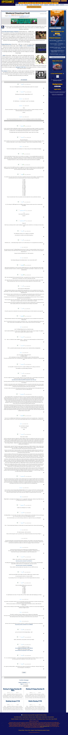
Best (22, 4)
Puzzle (41, 4)
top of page (28, 682)
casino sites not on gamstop (55, 9)
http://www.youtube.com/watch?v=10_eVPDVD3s (24, 624)
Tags (16, 3)
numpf (22, 174)
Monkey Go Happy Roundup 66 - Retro (13, 689)
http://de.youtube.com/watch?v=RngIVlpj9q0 (24, 565)
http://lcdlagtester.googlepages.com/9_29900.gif (24, 648)
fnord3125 (22, 265)
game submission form (44, 726)
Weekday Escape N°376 (13, 701)
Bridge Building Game (6, 44)
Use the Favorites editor (57, 80)
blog (9, 15)
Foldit (4, 55)
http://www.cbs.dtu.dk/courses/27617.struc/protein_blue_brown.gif (24, 379)
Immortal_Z (22, 505)
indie (15, 15)
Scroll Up (21, 680)
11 (11, 704)
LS (22, 164)
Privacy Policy (21, 730)
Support (57, 4)
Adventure (26, 4)
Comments (62, 4)
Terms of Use (27, 730)
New (17, 4)
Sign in (21, 684)
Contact (47, 730)
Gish (21, 45)
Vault (22, 84)
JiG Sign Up (64, 0)
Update (24, 672)
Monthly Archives (57, 84)
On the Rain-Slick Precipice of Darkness (10, 31)
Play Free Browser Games (34, 6)
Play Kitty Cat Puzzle (54, 54)
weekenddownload (23, 15)
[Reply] (43, 88)
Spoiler (25, 120)
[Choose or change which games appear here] (63, 73)
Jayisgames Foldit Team (21, 67)
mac (19, 15)
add (57, 76)
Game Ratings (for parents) (40, 730)
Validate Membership (56, 0)
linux (17, 15)
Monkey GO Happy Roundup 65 (35, 689)
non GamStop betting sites (63, 9)
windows (28, 15)
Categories (46, 4)
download (12, 15)
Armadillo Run (30, 45)
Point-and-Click (36, 4)
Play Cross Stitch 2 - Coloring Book (56, 40)
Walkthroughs (52, 4)
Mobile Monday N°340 (35, 701)
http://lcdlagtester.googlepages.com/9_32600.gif (24, 650)
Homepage (26, 680)
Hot (19, 4)
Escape (30, 4)
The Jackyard (4, 71)
